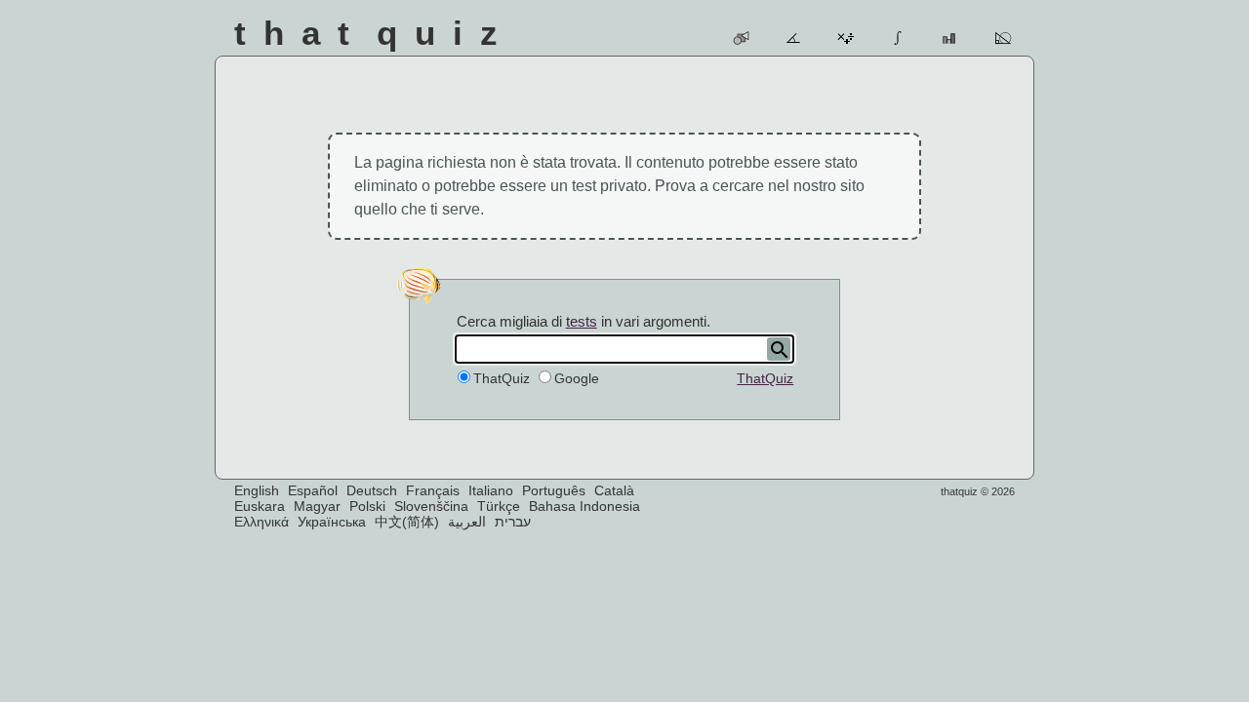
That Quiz (374, 33)
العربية (467, 521)
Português (553, 490)
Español (313, 490)
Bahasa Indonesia (584, 506)
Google (576, 378)
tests (581, 321)
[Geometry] (1003, 38)
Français (433, 490)
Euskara (259, 506)
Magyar (317, 506)
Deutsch (371, 490)
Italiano (490, 490)
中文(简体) (407, 521)
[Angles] (795, 38)
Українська (332, 521)
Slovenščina (431, 506)
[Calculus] (899, 38)
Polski (367, 506)
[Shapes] (742, 38)
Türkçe (498, 506)
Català (614, 490)
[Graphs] (951, 38)
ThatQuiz (765, 378)
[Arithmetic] (846, 38)
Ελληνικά (261, 521)
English (256, 490)
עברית (513, 521)
